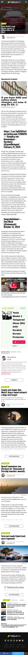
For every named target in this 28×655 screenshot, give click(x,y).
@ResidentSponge (5, 374)
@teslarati (4, 623)
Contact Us (20, 644)
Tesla (19, 351)
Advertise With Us (9, 646)
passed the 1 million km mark (11, 207)
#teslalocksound (19, 626)
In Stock (23, 308)
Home (6, 644)
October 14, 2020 (12, 227)
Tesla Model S (5, 353)
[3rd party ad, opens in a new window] (14, 95)
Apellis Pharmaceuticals (9, 107)
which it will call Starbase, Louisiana (11, 510)
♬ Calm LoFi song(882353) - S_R (9, 627)
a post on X (18, 437)
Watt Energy (17, 201)
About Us (12, 644)
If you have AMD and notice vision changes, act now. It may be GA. (14, 101)
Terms (17, 646)
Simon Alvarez (10, 37)
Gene (8, 405)
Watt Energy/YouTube (23, 32)
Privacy (23, 646)
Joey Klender (10, 475)
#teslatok (12, 626)
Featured (13, 351)
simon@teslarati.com (6, 372)
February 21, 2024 (12, 147)
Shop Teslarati (9, 308)
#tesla (7, 626)
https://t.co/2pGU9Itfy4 (15, 131)
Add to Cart (20, 342)
